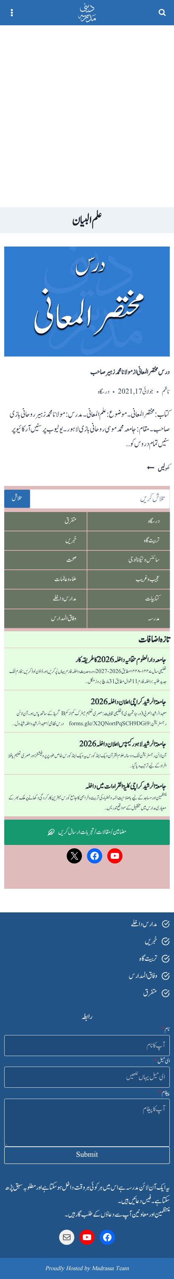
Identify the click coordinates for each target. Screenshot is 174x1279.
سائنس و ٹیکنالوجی (144, 560)
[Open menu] (12, 12)
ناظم (166, 391)
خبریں (70, 540)
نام (165, 1029)
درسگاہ (103, 391)
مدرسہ (154, 618)
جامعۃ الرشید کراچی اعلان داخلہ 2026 (128, 702)
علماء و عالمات (65, 579)
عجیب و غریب (148, 579)
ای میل (162, 1061)
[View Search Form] (162, 12)
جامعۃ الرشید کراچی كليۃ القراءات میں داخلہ (125, 786)
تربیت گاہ (152, 540)
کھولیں (158, 469)
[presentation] (87, 302)
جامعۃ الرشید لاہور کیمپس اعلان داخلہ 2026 (122, 744)
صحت (71, 560)
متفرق (70, 521)
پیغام (164, 1092)
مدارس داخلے (64, 598)
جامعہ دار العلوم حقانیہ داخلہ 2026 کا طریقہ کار (121, 660)
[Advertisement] (87, 116)
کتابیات (152, 598)
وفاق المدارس (63, 618)
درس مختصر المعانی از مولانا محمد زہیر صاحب (130, 372)
